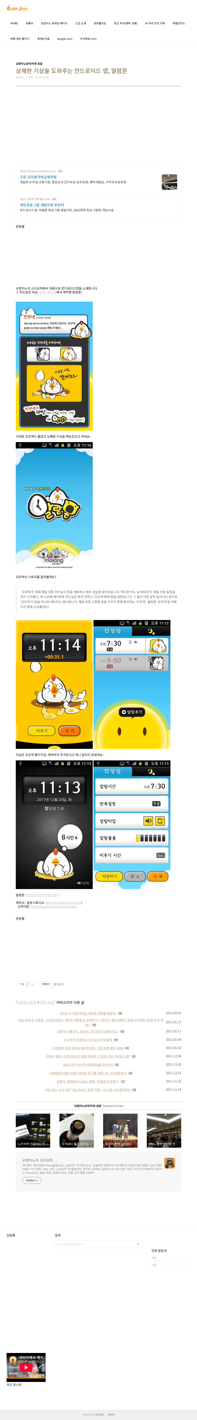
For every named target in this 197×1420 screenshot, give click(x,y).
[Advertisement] (98, 129)
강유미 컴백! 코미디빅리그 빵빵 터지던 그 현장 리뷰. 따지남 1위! (88, 1056)
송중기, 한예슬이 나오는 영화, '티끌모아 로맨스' (88, 1081)
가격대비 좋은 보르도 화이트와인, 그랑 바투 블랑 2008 (88, 1048)
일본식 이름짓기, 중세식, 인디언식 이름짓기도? (88, 1031)
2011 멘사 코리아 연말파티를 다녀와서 (88, 1064)
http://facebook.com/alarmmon (54, 906)
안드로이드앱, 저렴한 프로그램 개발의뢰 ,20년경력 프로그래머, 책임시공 (67, 210)
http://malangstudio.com (63, 902)
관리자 (111, 1414)
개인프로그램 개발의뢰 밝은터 (42, 204)
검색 (138, 1244)
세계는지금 (43, 39)
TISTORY (99, 1414)
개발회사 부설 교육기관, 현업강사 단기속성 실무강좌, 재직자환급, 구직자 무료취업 (73, 182)
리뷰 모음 (47, 1002)
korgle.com (64, 39)
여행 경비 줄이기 (19, 39)
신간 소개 (80, 23)
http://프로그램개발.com (35, 199)
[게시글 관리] (32, 984)
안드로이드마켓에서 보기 (43, 895)
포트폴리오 (100, 23)
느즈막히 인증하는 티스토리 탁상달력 (88, 1039)
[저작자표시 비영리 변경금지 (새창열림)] (58, 984)
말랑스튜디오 (47, 292)
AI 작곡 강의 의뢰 (155, 23)
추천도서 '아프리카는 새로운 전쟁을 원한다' (88, 1013)
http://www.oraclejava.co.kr (38, 171)
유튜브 (29, 23)
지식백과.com (88, 39)
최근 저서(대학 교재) (125, 23)
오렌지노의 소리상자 (37, 1160)
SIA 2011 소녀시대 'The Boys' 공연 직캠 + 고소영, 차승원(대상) (88, 1089)
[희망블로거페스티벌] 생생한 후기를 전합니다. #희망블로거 (88, 1073)
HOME (14, 23)
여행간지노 (179, 23)
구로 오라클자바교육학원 (38, 176)
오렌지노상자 (26, 1002)
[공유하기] (27, 984)
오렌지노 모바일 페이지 (54, 23)
